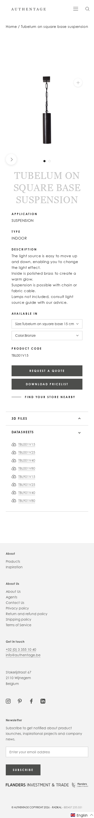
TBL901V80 (26, 500)
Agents (11, 597)
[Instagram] (8, 701)
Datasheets (23, 432)
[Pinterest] (19, 701)
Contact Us (15, 603)
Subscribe (23, 770)
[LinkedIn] (42, 701)
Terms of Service (18, 625)
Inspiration (14, 567)
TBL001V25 (26, 452)
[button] (82, 815)
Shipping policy (18, 619)
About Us (13, 591)
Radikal (57, 807)
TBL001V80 (26, 468)
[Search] (87, 9)
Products (13, 561)
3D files (19, 418)
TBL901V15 (26, 476)
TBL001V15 (26, 444)
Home (11, 26)
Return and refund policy (26, 614)
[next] (11, 159)
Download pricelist (47, 384)
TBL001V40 (26, 460)
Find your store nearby (50, 397)
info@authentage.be (23, 655)
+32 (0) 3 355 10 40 (21, 649)
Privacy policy (17, 608)
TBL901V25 (26, 484)
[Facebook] (31, 701)
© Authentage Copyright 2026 (31, 807)
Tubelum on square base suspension (54, 26)
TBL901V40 (26, 492)
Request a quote (47, 371)
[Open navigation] (75, 8)
